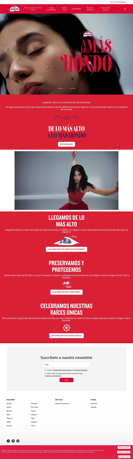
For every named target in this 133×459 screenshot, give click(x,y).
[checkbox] (45, 370)
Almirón (9, 411)
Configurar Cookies (123, 452)
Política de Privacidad (80, 370)
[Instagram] (17, 441)
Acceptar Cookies (124, 456)
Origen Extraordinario (51, 9)
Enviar (67, 380)
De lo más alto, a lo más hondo (33, 9)
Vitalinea (34, 422)
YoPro (33, 426)
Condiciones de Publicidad (53, 376)
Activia (9, 407)
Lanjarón (34, 415)
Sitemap (93, 407)
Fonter (33, 411)
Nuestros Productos (90, 9)
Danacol (9, 418)
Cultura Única (64, 9)
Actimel (9, 403)
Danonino (34, 403)
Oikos (33, 418)
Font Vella (34, 407)
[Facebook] (8, 441)
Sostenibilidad (76, 9)
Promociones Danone (105, 9)
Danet (9, 422)
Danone (9, 426)
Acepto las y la (67, 370)
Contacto (94, 403)
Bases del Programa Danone (62, 370)
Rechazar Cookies (124, 447)
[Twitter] (13, 441)
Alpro (8, 415)
